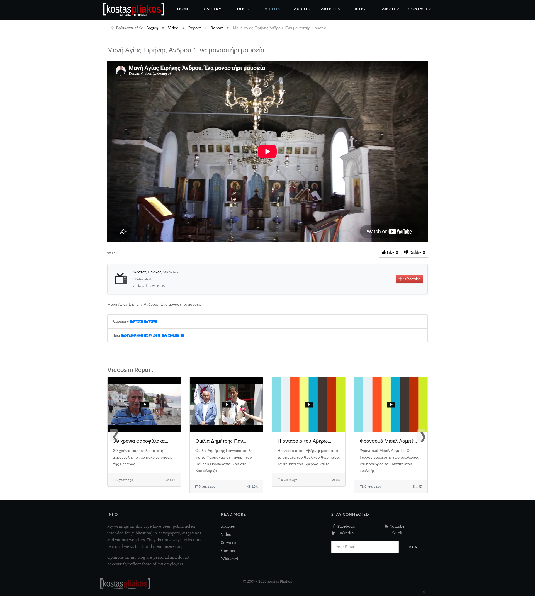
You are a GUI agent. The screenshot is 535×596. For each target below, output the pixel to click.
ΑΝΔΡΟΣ (152, 335)
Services (228, 542)
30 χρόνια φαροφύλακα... (140, 441)
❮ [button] (114, 435)
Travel (150, 321)
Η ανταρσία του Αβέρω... (304, 441)
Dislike (415, 252)
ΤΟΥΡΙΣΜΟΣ (132, 335)
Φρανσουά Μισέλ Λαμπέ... (388, 441)
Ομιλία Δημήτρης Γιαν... (220, 441)
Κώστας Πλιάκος (156, 271)
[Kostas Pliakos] (125, 583)
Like (391, 252)
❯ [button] (422, 435)
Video (226, 534)
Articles (228, 526)
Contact (228, 550)
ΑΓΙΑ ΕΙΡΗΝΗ (173, 335)
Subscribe (411, 278)
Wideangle (230, 558)
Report (136, 321)
